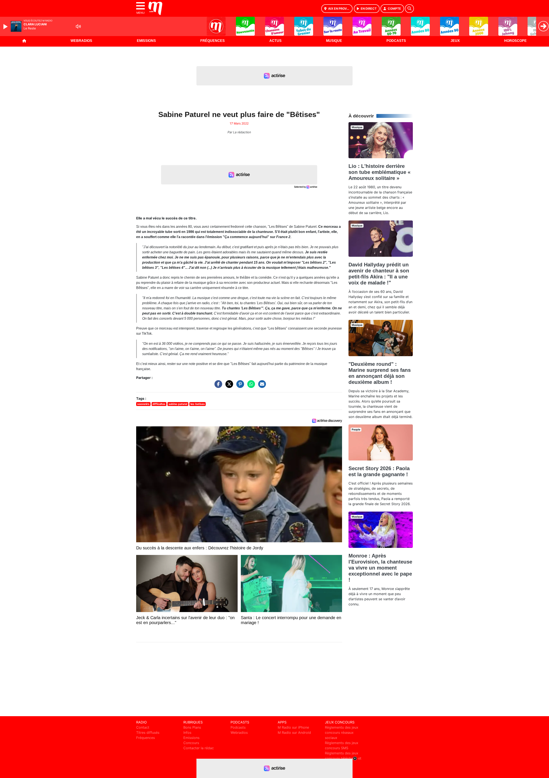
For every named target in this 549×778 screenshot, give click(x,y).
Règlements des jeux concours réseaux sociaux (341, 732)
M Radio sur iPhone (293, 727)
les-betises (197, 404)
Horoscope (515, 41)
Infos (187, 732)
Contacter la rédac (198, 748)
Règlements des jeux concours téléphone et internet (343, 758)
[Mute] (78, 26)
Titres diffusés (147, 732)
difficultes (158, 404)
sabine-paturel (178, 404)
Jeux (455, 41)
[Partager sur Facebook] (217, 386)
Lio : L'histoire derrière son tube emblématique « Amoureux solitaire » (379, 172)
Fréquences (212, 41)
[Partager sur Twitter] (228, 386)
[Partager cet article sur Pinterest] (239, 386)
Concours (191, 743)
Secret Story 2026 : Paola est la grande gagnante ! (379, 471)
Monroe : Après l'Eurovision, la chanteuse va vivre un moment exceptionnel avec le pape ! (380, 568)
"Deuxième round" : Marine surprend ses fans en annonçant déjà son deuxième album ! (379, 373)
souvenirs (143, 404)
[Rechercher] (409, 8)
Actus (275, 41)
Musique (334, 41)
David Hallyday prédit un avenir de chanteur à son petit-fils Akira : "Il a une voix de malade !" (378, 274)
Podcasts (396, 41)
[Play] (6, 26)
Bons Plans (192, 727)
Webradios (81, 41)
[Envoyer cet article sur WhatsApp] (250, 386)
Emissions (146, 41)
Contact (142, 727)
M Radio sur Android (294, 732)
